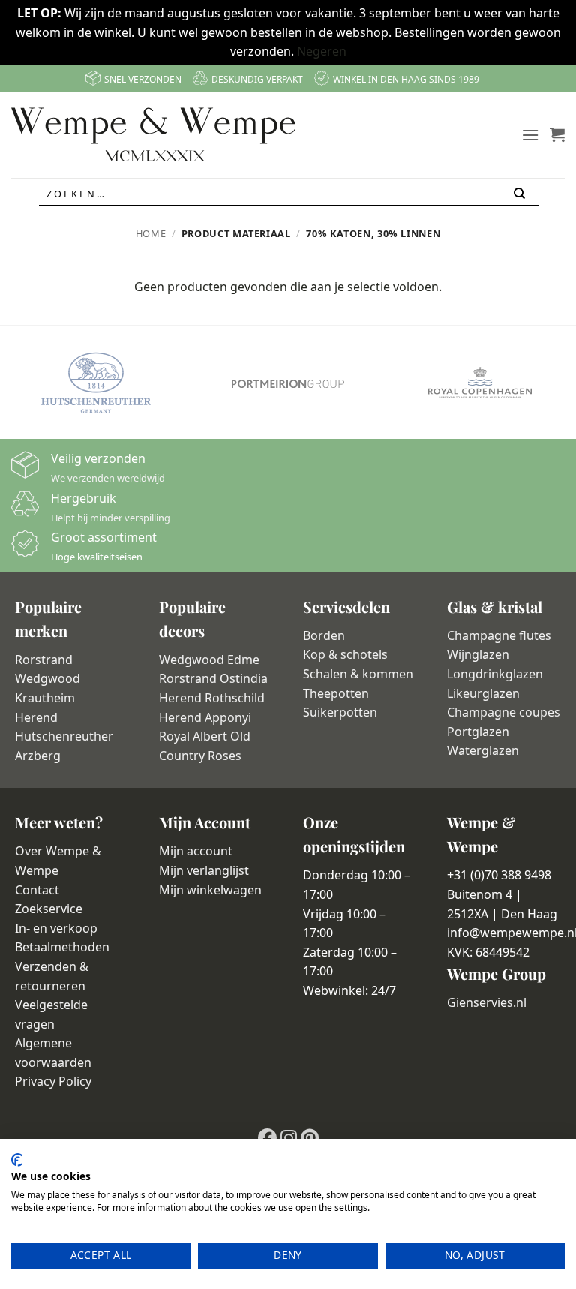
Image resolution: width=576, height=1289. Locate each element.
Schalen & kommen (358, 674)
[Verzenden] (521, 194)
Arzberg (38, 755)
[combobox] (289, 194)
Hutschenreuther (64, 736)
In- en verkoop (56, 928)
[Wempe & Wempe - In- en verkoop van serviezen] (153, 134)
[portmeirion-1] (288, 383)
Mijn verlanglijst (204, 870)
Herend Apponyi (205, 717)
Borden (324, 635)
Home (151, 233)
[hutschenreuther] (96, 382)
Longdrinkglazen (495, 674)
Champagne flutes (499, 635)
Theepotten (336, 693)
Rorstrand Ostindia (213, 678)
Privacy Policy (53, 1081)
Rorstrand (44, 659)
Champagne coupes (503, 712)
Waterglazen (483, 750)
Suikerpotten (340, 712)
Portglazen (478, 731)
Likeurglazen (483, 693)
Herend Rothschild (212, 698)
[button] (530, 134)
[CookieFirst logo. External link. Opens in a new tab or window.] (16, 1160)
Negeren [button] (321, 51)
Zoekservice (48, 908)
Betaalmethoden (62, 947)
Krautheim (45, 698)
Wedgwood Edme (209, 659)
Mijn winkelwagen (210, 890)
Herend (36, 717)
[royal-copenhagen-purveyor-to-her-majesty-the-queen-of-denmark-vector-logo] (480, 382)
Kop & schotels (345, 654)
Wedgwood (47, 678)
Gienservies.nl (486, 1002)
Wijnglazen (478, 654)
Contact (37, 890)
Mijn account (195, 851)
